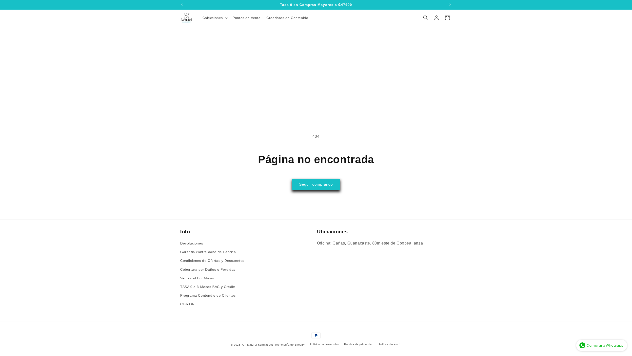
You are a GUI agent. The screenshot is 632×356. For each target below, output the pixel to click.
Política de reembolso (324, 344)
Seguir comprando (316, 184)
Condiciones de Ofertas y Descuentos (212, 261)
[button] (214, 18)
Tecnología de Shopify (290, 344)
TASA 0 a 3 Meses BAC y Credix (207, 287)
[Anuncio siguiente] (450, 4)
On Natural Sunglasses (258, 344)
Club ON (187, 304)
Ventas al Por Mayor (197, 278)
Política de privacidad (358, 344)
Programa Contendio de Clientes (208, 295)
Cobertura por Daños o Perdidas (208, 269)
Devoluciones (191, 243)
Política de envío (390, 344)
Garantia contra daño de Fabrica (208, 252)
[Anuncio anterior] (182, 4)
